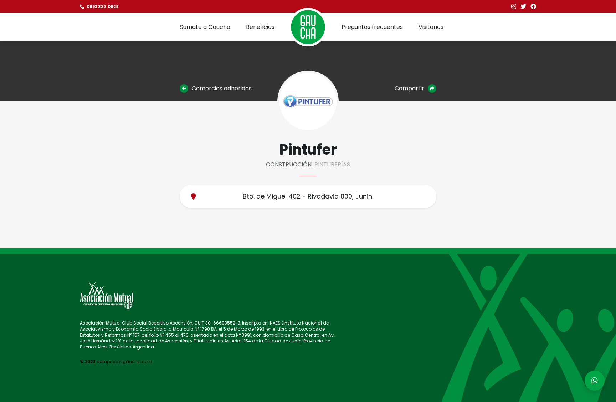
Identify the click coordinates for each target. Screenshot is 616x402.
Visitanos (431, 27)
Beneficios (260, 27)
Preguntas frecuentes (372, 27)
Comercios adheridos (221, 88)
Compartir (410, 88)
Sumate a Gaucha (205, 27)
